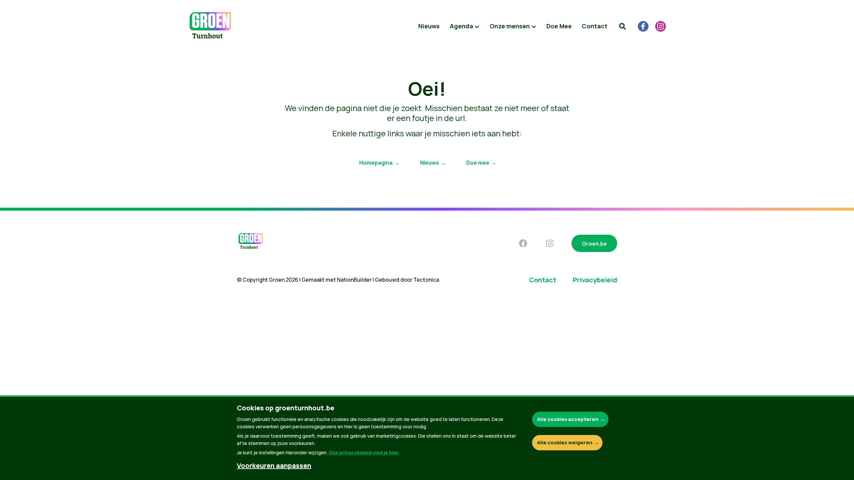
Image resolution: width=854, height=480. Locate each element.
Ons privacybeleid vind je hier (363, 452)
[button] (622, 26)
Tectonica (426, 279)
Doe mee (477, 162)
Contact (594, 26)
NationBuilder (354, 279)
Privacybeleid (595, 279)
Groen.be (594, 243)
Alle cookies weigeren (564, 442)
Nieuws (429, 26)
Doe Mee (559, 26)
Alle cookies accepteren (567, 419)
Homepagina (376, 162)
